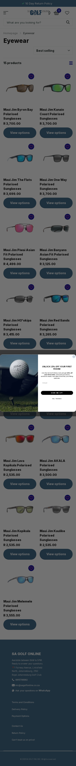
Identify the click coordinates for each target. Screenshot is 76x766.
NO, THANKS (57, 398)
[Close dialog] (74, 356)
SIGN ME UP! (57, 393)
